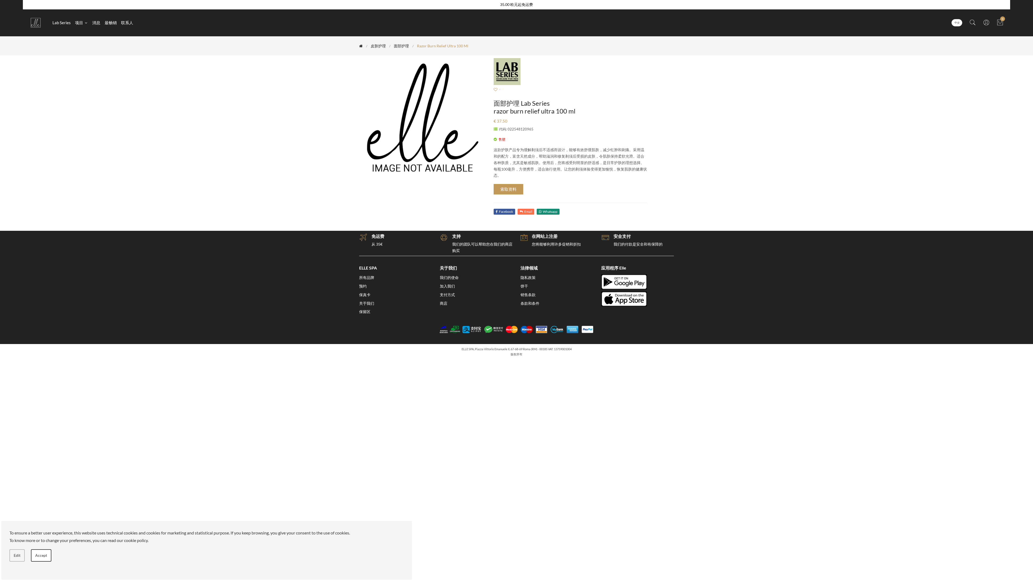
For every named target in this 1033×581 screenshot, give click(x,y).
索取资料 (508, 189)
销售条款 (528, 294)
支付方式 (447, 294)
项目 (79, 22)
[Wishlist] (495, 89)
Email (528, 212)
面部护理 (401, 46)
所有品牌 (366, 277)
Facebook (506, 212)
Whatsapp (550, 212)
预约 (363, 286)
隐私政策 (528, 277)
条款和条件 (530, 303)
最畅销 (111, 22)
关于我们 (366, 303)
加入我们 (447, 286)
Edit (17, 555)
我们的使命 (449, 277)
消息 (96, 22)
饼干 (524, 286)
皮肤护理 (378, 46)
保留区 (364, 311)
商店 (443, 303)
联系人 (127, 22)
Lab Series (61, 22)
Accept (41, 555)
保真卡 (364, 294)
